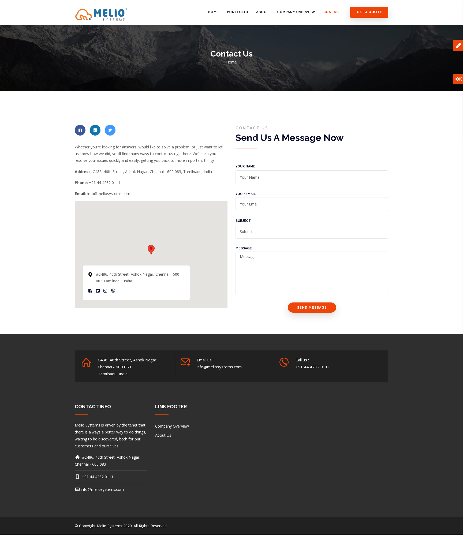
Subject (243, 221)
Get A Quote (369, 12)
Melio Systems (109, 525)
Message (244, 248)
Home (213, 12)
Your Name (245, 166)
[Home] (101, 12)
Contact (332, 12)
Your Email (246, 194)
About (262, 12)
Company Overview (296, 12)
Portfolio (237, 12)
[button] (151, 250)
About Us (163, 435)
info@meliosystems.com (102, 489)
